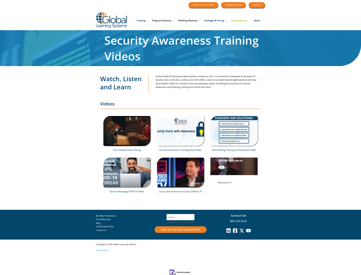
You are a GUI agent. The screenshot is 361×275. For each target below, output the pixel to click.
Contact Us (101, 230)
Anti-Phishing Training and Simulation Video (234, 150)
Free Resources (103, 219)
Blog (98, 222)
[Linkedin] (228, 230)
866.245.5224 (238, 221)
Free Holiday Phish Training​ (127, 150)
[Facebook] (235, 230)
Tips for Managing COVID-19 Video (127, 191)
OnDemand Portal (105, 226)
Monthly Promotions (106, 215)
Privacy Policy (102, 250)
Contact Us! (238, 215)
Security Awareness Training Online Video (180, 150)
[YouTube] (248, 230)
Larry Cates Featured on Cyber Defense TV (180, 191)
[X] (241, 230)
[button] (203, 5)
